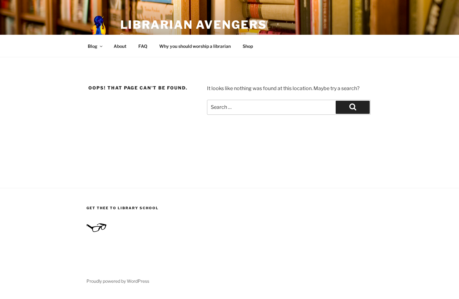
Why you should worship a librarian (195, 46)
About (120, 46)
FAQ (142, 46)
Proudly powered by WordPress (117, 281)
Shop (248, 46)
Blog (92, 46)
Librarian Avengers (193, 25)
